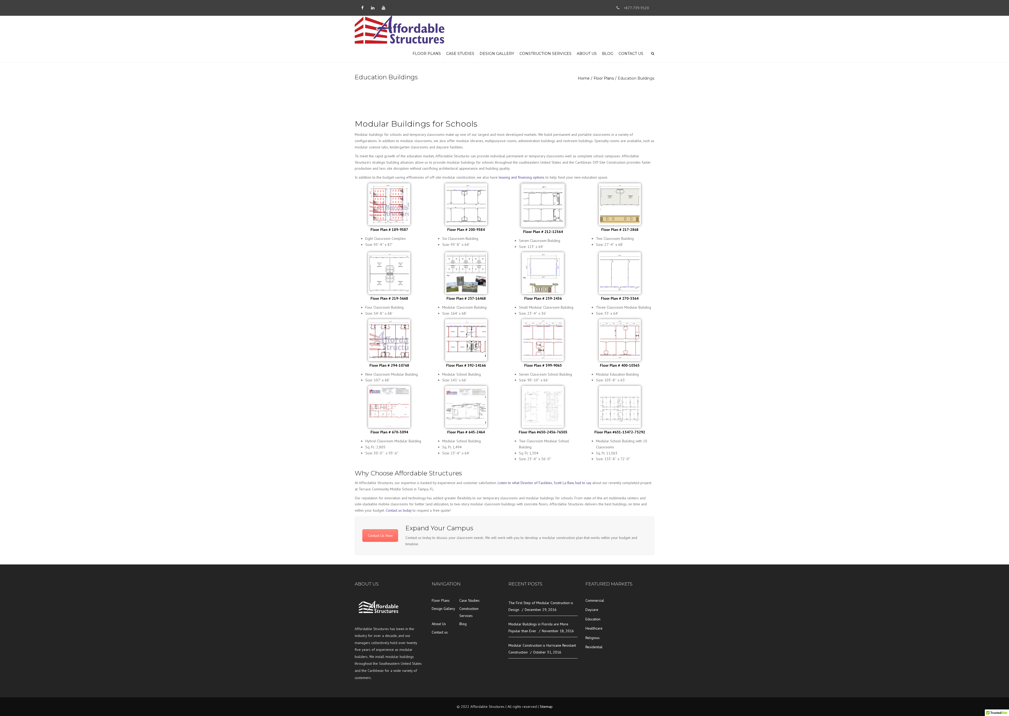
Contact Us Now (380, 535)
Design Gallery (497, 53)
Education (592, 619)
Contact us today (398, 510)
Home (584, 78)
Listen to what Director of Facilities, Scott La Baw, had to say (544, 482)
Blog (607, 53)
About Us (587, 53)
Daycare (591, 609)
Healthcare (594, 628)
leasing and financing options (521, 177)
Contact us (631, 53)
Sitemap (546, 706)
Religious (592, 637)
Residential (594, 647)
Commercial (594, 600)
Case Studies (460, 53)
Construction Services (545, 53)
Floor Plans (427, 53)
